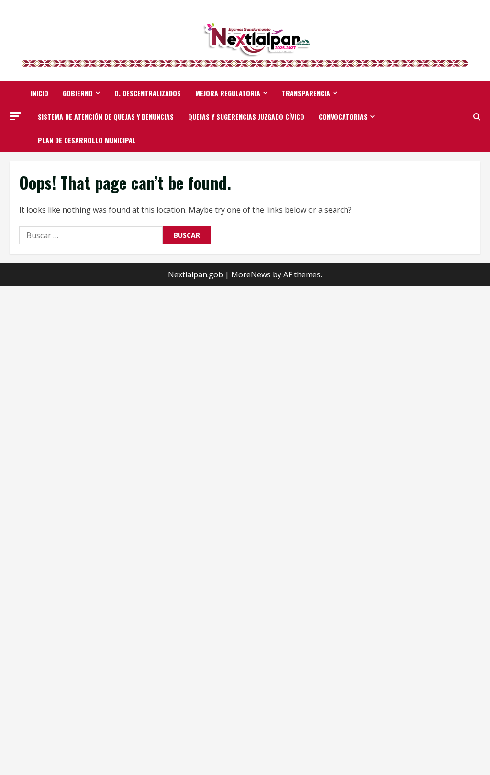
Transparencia (306, 93)
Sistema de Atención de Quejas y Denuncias (106, 117)
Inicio (39, 93)
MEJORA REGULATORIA (227, 93)
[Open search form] (476, 116)
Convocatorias (343, 117)
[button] (15, 116)
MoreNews (251, 274)
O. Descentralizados (147, 93)
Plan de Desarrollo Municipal (87, 140)
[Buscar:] (91, 235)
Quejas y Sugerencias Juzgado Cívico (246, 117)
